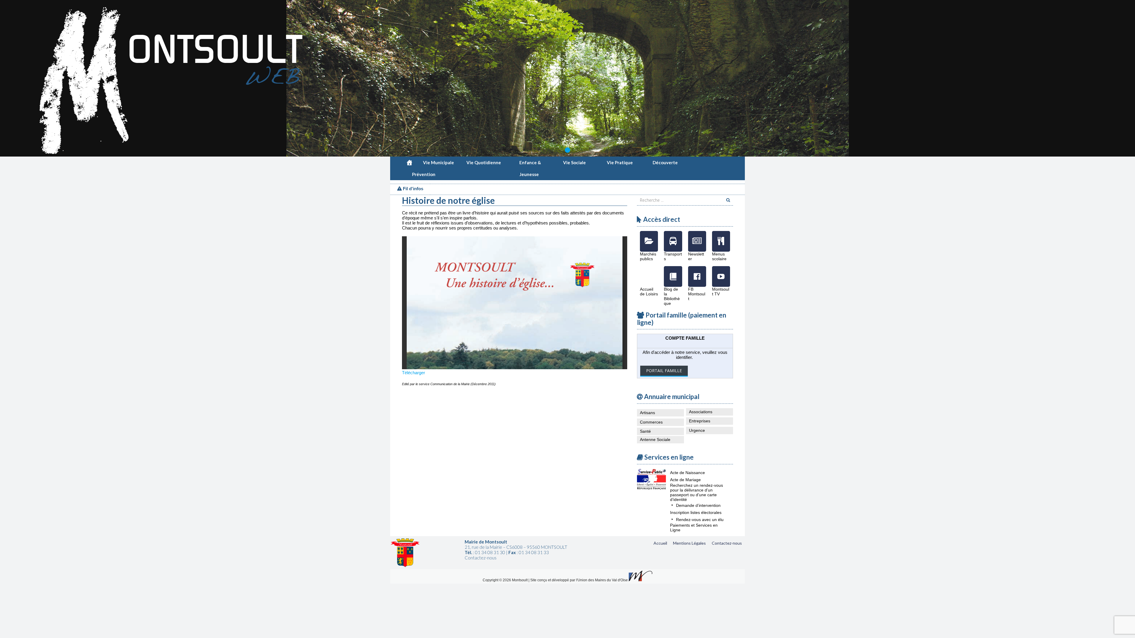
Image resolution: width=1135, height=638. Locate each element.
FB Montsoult (697, 272)
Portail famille (664, 370)
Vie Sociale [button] (574, 162)
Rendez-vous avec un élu (700, 519)
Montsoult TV (721, 272)
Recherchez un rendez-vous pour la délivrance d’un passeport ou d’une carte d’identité (696, 492)
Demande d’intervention (698, 505)
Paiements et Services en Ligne (694, 527)
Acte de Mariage (685, 479)
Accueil (660, 543)
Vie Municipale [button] (438, 162)
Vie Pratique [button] (620, 162)
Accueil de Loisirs (649, 272)
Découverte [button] (665, 162)
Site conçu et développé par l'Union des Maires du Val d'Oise (579, 580)
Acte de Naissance (687, 472)
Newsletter (697, 237)
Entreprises (699, 421)
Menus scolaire (721, 237)
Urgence (697, 430)
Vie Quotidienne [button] (483, 162)
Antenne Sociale (655, 439)
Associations (700, 411)
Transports (673, 237)
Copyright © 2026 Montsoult (505, 580)
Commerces (651, 422)
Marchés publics (649, 237)
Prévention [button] (423, 174)
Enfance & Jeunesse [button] (530, 164)
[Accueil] (409, 162)
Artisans (647, 412)
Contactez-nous (727, 543)
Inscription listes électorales (695, 512)
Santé (645, 431)
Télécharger (413, 372)
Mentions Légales (689, 543)
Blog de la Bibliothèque (673, 272)
